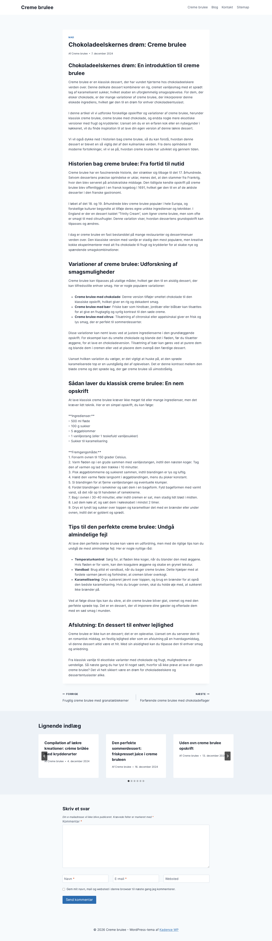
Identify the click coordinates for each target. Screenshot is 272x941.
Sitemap (243, 7)
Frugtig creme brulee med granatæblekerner (96, 697)
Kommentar (72, 821)
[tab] (129, 781)
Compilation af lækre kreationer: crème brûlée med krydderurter (66, 748)
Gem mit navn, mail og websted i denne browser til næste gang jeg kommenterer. (121, 889)
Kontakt (227, 7)
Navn (69, 879)
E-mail (121, 879)
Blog (214, 7)
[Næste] (228, 756)
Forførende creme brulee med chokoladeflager (174, 697)
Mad (71, 37)
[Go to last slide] (44, 756)
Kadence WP (169, 930)
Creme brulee (198, 7)
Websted (172, 879)
